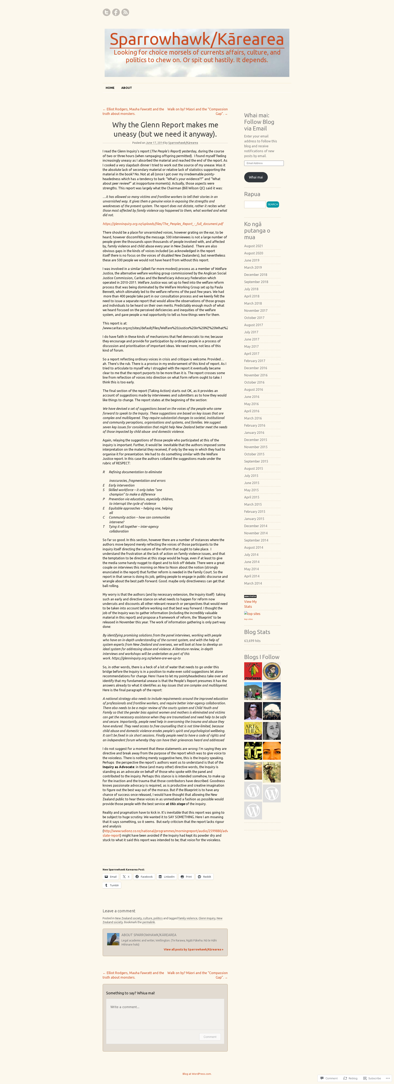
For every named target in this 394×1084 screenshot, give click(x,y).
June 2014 (251, 562)
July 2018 (251, 289)
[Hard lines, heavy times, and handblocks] (253, 711)
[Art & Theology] (253, 731)
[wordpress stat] (250, 597)
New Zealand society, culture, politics (139, 918)
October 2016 (254, 382)
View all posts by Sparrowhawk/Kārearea (193, 949)
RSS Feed (125, 12)
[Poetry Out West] (272, 751)
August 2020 (253, 253)
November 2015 (256, 447)
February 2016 (254, 425)
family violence (187, 918)
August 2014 (253, 547)
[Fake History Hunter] (272, 671)
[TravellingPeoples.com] (253, 751)
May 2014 (251, 569)
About (126, 87)
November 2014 (256, 533)
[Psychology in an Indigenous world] (272, 691)
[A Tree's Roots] (272, 773)
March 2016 (253, 418)
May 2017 (251, 346)
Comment (210, 1036)
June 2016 (251, 397)
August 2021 (253, 246)
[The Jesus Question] (272, 731)
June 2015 (251, 483)
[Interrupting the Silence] (253, 771)
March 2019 (253, 267)
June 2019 (251, 260)
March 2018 (253, 303)
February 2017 (254, 361)
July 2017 (251, 332)
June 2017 (251, 339)
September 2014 (256, 540)
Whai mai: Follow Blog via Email (259, 121)
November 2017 (256, 310)
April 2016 (251, 411)
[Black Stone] (253, 811)
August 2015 (253, 468)
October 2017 (254, 318)
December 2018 (255, 274)
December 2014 (255, 526)
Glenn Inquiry (207, 918)
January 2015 (254, 519)
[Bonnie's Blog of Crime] (253, 671)
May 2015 (251, 490)
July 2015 (251, 475)
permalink (148, 922)
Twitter (107, 12)
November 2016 (256, 375)
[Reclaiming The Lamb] (272, 711)
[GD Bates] (253, 791)
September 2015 (256, 461)
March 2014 (253, 583)
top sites (248, 619)
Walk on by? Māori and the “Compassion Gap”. (197, 111)
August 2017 (253, 325)
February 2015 (254, 511)
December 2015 (255, 440)
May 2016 (251, 404)
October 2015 (254, 454)
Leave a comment (119, 910)
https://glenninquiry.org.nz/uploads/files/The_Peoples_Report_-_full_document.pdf (163, 224)
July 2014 (251, 554)
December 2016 (255, 368)
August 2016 (253, 389)
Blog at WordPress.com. (197, 1073)
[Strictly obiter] (272, 794)
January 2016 (254, 432)
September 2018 (256, 282)
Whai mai (256, 177)
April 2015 (251, 497)
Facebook (116, 12)
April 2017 (251, 353)
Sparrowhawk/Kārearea (197, 38)
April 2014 (251, 576)
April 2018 (251, 296)
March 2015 (253, 504)
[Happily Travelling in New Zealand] (253, 691)
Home (110, 87)
